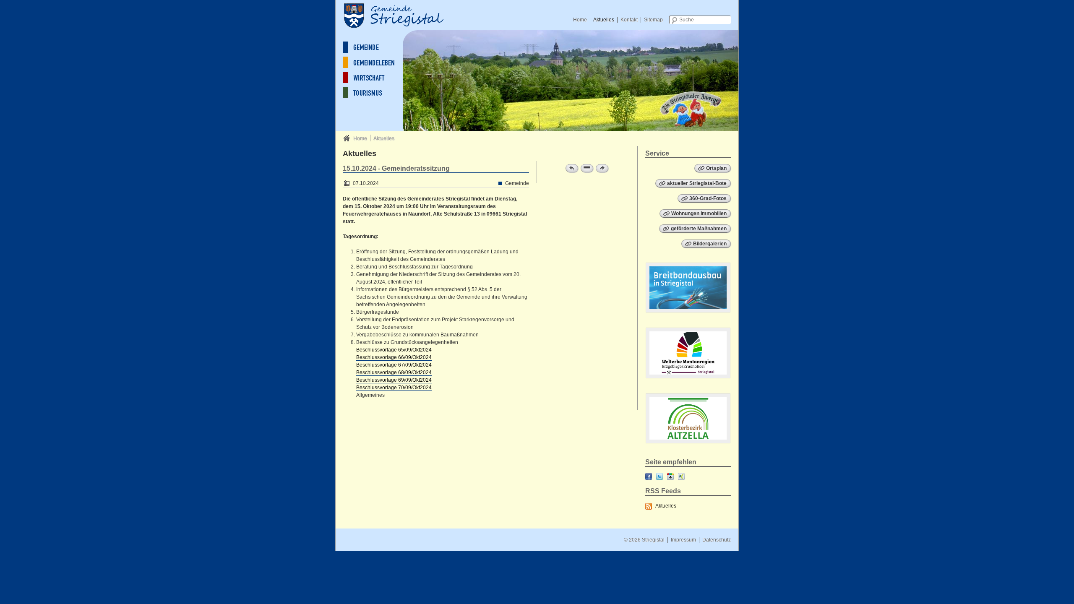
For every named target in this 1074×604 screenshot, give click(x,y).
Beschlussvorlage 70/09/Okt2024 (394, 388)
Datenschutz (716, 540)
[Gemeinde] (375, 47)
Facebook (648, 476)
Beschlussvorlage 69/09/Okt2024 (394, 380)
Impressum (683, 540)
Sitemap (653, 20)
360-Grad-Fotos (708, 198)
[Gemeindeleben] (375, 62)
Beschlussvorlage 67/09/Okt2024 (394, 365)
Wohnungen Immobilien (699, 213)
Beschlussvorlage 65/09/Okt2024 (394, 350)
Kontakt (629, 20)
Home (580, 20)
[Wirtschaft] (375, 77)
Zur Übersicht (587, 168)
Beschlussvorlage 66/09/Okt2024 (394, 357)
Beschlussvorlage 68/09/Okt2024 (394, 372)
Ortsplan (716, 168)
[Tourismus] (375, 92)
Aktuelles (603, 20)
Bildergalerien (710, 244)
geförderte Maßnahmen (699, 229)
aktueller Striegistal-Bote (697, 183)
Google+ (670, 476)
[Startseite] (403, 14)
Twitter (659, 476)
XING (681, 476)
